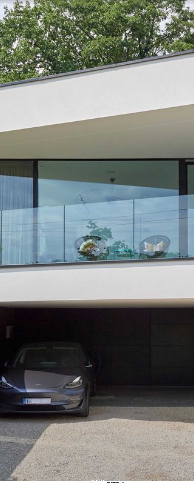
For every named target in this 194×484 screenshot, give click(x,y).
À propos (181, 1)
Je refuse (115, 482)
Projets (177, 1)
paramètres (98, 482)
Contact (190, 1)
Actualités (186, 1)
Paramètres (122, 482)
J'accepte (109, 482)
